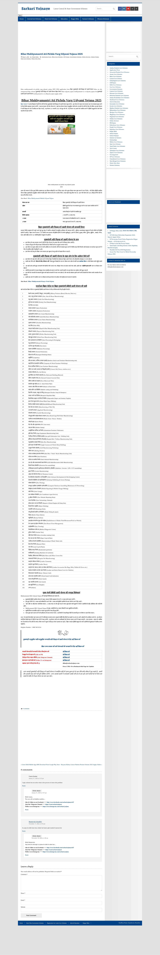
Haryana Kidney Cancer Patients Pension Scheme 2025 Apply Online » (81, 764)
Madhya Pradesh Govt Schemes (119, 108)
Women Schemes (103, 19)
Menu (20, 15)
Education (64, 19)
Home (22, 19)
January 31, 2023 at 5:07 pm (39, 793)
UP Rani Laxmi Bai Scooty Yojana (119, 243)
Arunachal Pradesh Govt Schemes (119, 72)
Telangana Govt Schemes (117, 150)
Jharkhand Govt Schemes (117, 99)
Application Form (46, 57)
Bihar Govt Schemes (57, 57)
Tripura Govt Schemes (116, 152)
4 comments (26, 708)
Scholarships (113, 140)
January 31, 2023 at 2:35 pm (36, 778)
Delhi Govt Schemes (115, 85)
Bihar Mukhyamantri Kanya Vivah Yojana (41, 281)
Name (23, 893)
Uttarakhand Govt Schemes (117, 159)
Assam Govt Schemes (116, 74)
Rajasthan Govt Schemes (117, 129)
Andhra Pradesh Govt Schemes (119, 68)
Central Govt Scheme (34, 19)
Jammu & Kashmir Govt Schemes (119, 97)
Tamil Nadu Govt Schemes (117, 146)
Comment (24, 874)
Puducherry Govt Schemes (117, 125)
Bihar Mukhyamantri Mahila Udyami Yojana (41, 198)
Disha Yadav (35, 57)
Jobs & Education (115, 102)
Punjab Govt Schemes (116, 127)
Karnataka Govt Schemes (117, 104)
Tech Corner (113, 148)
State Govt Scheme (51, 19)
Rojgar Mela (75, 19)
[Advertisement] (61, 38)
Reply (24, 786)
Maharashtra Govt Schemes (117, 110)
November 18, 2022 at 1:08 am (40, 838)
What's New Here (36, 58)
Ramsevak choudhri (35, 822)
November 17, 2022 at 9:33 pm (37, 824)
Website (23, 907)
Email (23, 900)
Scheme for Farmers (115, 138)
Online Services (86, 57)
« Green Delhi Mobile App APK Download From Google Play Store (40, 764)
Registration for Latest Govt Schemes (57, 923)
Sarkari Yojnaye (35, 8)
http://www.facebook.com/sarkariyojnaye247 (60, 802)
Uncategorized (114, 154)
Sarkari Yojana (95, 57)
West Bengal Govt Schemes (118, 161)
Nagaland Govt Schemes (117, 116)
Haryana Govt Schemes (116, 93)
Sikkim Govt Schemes (116, 142)
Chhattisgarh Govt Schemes (118, 80)
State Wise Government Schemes (35, 923)
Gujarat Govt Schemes (116, 91)
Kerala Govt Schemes (116, 106)
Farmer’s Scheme (88, 19)
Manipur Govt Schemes (116, 112)
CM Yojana (66, 57)
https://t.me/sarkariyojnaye (53, 804)
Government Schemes (75, 57)
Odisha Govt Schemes (116, 119)
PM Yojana (113, 123)
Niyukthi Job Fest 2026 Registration (120, 250)
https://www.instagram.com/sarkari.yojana (56, 806)
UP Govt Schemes (115, 157)
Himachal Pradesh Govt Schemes (119, 95)
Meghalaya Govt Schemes (117, 114)
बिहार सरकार (24, 104)
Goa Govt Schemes (115, 87)
